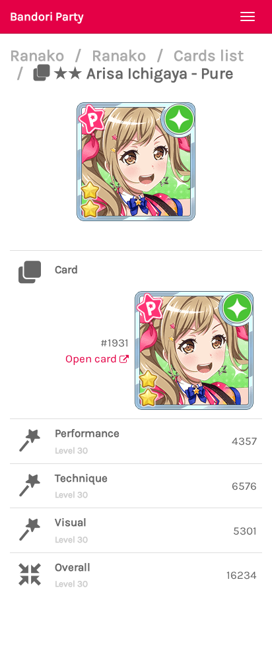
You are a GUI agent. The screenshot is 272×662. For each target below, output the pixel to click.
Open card (92, 358)
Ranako (39, 55)
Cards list (209, 55)
